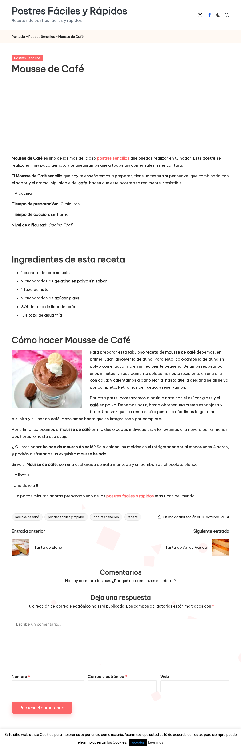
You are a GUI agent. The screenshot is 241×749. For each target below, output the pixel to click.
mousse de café (27, 517)
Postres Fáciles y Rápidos (69, 11)
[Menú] (188, 15)
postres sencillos (106, 517)
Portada (18, 37)
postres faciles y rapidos (66, 517)
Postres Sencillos (41, 37)
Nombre (21, 676)
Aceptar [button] (138, 742)
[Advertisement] (120, 118)
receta (133, 517)
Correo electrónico (107, 676)
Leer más (155, 742)
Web (164, 676)
